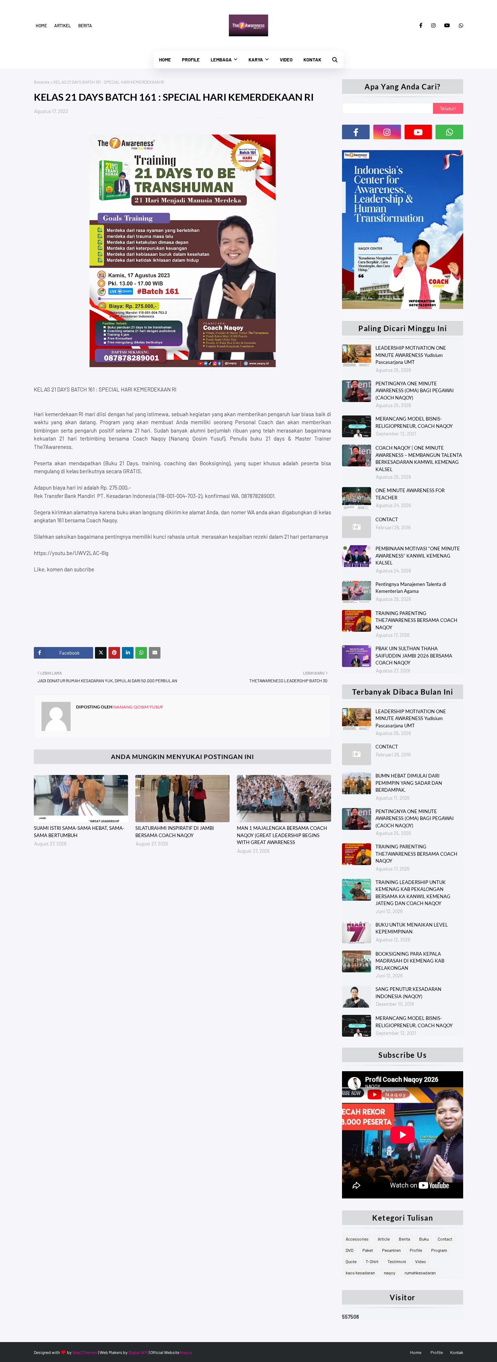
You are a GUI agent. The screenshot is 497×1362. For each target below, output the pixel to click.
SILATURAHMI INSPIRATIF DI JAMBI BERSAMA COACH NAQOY (174, 831)
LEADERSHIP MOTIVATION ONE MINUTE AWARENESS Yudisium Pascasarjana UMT (410, 355)
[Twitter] (101, 653)
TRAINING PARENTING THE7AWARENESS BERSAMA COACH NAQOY (416, 620)
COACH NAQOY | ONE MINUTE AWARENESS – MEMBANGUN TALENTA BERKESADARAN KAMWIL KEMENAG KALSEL (418, 458)
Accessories (357, 1238)
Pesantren (391, 1250)
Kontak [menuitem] (312, 60)
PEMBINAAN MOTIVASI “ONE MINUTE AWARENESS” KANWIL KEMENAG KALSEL (417, 556)
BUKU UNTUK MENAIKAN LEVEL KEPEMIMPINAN (411, 928)
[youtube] (447, 25)
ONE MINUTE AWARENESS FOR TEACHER (410, 494)
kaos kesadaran (360, 1272)
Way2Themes (85, 1352)
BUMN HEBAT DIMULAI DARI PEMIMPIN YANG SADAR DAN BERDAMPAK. (408, 783)
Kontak (456, 1352)
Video (420, 1261)
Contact (445, 1238)
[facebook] (421, 25)
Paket (367, 1250)
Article (384, 1238)
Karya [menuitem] (256, 60)
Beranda (41, 81)
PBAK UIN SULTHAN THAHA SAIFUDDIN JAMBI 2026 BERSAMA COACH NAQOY (413, 656)
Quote (351, 1261)
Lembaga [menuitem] (221, 60)
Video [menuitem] (286, 60)
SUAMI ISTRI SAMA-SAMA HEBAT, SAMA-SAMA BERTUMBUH (79, 831)
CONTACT (386, 519)
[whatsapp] (459, 25)
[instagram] (433, 25)
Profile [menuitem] (191, 60)
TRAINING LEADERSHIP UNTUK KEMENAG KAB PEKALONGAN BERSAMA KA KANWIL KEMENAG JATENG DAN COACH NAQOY (412, 893)
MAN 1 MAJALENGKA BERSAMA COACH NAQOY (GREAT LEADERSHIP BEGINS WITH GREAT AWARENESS (282, 835)
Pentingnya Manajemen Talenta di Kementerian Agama (410, 587)
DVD (349, 1250)
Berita (85, 25)
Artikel (62, 25)
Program (439, 1250)
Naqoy (186, 1352)
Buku (424, 1238)
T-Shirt (372, 1261)
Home (41, 25)
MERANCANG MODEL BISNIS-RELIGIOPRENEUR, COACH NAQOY (414, 422)
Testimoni (396, 1261)
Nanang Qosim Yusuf (137, 707)
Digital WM (138, 1352)
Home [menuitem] (165, 60)
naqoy (389, 1272)
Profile (416, 1250)
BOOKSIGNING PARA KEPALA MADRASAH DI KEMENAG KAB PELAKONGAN (409, 961)
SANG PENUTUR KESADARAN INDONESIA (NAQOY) (408, 992)
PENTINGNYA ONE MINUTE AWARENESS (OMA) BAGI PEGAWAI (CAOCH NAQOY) (414, 391)
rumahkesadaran (420, 1272)
